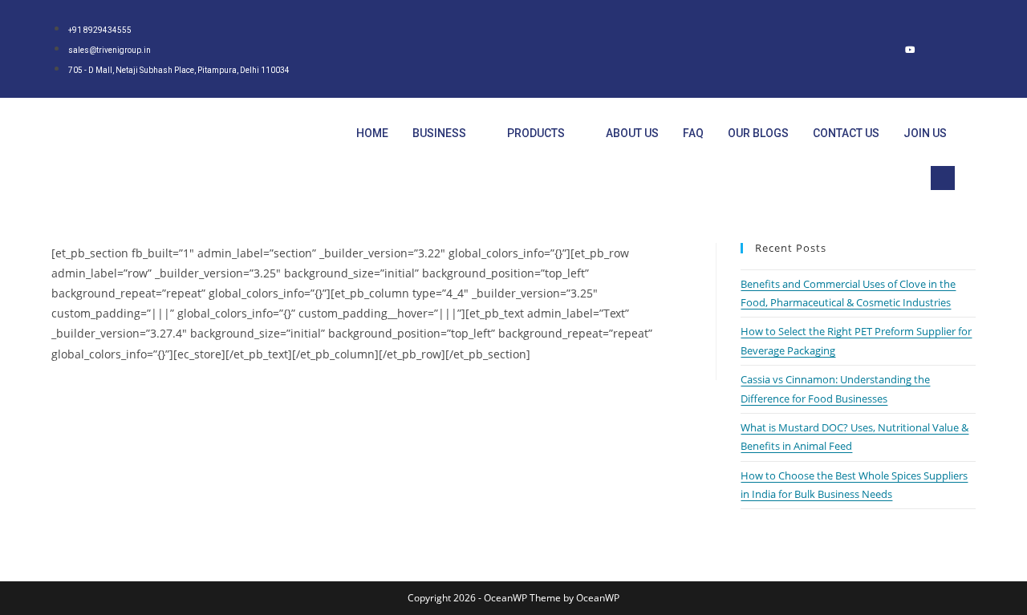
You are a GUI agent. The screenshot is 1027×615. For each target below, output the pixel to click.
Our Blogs (758, 133)
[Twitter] (846, 49)
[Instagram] (942, 49)
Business (439, 133)
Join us (925, 133)
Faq (693, 133)
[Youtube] (910, 49)
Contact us (846, 133)
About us (632, 133)
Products (536, 133)
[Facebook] (814, 49)
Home (372, 133)
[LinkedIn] (878, 49)
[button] (943, 178)
